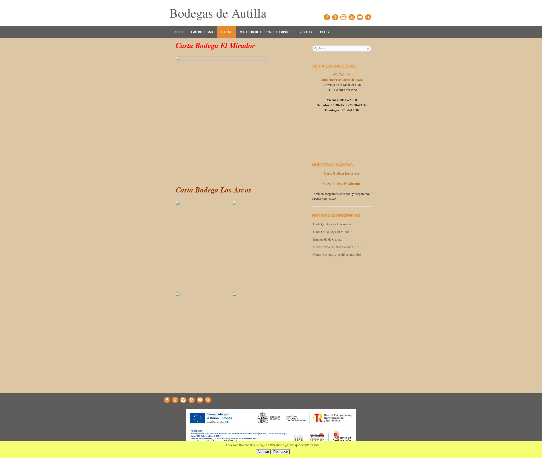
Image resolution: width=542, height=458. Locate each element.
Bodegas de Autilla (218, 12)
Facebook (327, 17)
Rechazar (280, 452)
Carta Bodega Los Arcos (341, 173)
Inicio (178, 32)
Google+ (335, 17)
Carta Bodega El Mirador (341, 183)
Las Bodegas (202, 32)
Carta (226, 32)
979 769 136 (341, 74)
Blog (324, 32)
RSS (351, 17)
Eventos (305, 32)
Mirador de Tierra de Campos (264, 32)
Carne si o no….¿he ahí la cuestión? (337, 254)
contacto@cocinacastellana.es (342, 79)
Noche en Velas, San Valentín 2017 (337, 247)
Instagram (343, 17)
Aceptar (263, 452)
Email (360, 17)
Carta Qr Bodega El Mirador (332, 231)
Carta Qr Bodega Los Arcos (332, 224)
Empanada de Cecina (327, 239)
